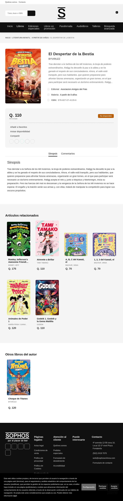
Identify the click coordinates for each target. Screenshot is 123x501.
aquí (15, 496)
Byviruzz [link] (54, 59)
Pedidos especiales (58, 451)
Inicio (7, 38)
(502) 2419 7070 (100, 453)
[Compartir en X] (17, 141)
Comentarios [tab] (68, 153)
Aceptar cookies (114, 487)
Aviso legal (39, 446)
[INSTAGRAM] (20, 446)
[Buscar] (31, 13)
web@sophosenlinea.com (104, 458)
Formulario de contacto (102, 463)
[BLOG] (8, 452)
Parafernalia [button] (65, 26)
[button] (116, 13)
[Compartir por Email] (27, 141)
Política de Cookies (38, 467)
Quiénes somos (11, 2)
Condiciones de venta (41, 451)
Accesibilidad (59, 466)
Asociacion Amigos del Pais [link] (74, 89)
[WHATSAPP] (27, 446)
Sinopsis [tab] (52, 153)
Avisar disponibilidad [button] (20, 131)
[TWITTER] (14, 446)
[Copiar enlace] (32, 141)
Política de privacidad (38, 459)
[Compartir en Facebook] (11, 141)
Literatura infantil (21, 38)
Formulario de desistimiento (59, 459)
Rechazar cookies (103, 487)
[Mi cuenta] (117, 13)
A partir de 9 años (40, 38)
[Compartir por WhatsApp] (22, 141)
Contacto (22, 2)
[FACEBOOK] (8, 446)
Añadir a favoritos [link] (18, 127)
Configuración (89, 487)
